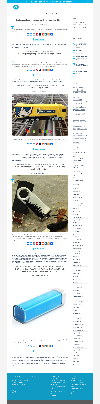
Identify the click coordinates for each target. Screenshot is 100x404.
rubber (74, 128)
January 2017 (76, 290)
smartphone (22, 363)
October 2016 (76, 299)
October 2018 (76, 242)
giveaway (64, 79)
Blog (62, 7)
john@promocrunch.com (79, 35)
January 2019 (76, 239)
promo (39, 81)
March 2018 (76, 262)
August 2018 (76, 248)
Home (29, 7)
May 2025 (75, 200)
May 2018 (75, 256)
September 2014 (77, 347)
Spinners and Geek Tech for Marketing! (79, 166)
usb (74, 142)
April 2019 (75, 234)
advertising (51, 79)
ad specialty (46, 44)
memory (83, 116)
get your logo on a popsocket (48, 255)
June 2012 (75, 358)
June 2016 (75, 307)
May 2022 (75, 208)
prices (21, 362)
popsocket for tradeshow (17, 258)
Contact (68, 7)
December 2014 (77, 338)
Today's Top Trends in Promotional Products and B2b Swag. (40, 17)
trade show (60, 81)
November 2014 (77, 341)
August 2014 (76, 350)
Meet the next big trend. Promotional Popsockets (44, 256)
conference (47, 357)
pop (61, 44)
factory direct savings (49, 155)
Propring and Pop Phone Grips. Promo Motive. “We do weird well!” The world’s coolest (29, 259)
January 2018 (76, 265)
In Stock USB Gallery (76, 380)
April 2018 (75, 259)
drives (78, 97)
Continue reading (40, 39)
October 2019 (76, 231)
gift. (43, 359)
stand (53, 81)
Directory (53, 395)
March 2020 (76, 222)
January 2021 (76, 214)
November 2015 (77, 324)
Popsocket (33, 81)
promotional (16, 47)
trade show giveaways (62, 158)
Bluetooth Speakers (56, 378)
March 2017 (76, 285)
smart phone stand (45, 81)
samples (20, 47)
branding (80, 90)
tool (50, 259)
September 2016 (77, 302)
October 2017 (76, 273)
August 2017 (76, 279)
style (29, 363)
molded (74, 119)
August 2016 (76, 304)
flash (74, 107)
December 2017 (77, 268)
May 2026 (75, 189)
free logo (40, 255)
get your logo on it (58, 255)
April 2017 (75, 282)
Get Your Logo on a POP (40, 87)
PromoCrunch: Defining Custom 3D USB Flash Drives (82, 58)
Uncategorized (60, 85)
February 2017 (76, 287)
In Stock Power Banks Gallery (78, 378)
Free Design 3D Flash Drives (81, 72)
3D (76, 87)
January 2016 (76, 321)
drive (74, 97)
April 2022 (75, 211)
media (19, 81)
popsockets (37, 158)
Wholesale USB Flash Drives (58, 380)
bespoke (75, 90)
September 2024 (77, 203)
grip (52, 44)
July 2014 (75, 352)
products (64, 44)
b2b (56, 79)
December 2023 (77, 205)
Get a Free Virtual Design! (53, 7)
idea (56, 157)
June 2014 (75, 355)
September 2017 (77, 276)
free (50, 44)
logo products (62, 157)
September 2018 (77, 245)
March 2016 (76, 316)
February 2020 (76, 225)
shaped (78, 128)
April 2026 (75, 191)
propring (65, 258)
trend (27, 261)
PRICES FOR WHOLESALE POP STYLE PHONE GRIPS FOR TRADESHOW (37, 362)
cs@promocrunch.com (17, 387)
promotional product (49, 258)
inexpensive (75, 112)
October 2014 (76, 344)
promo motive (43, 158)
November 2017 (77, 270)
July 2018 (75, 251)
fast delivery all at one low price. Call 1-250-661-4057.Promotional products (80, 103)
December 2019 (77, 228)
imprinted (83, 109)
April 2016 (75, 313)
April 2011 (75, 364)
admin (45, 24)
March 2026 (76, 194)
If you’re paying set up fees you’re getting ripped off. (40, 53)
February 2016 (76, 318)
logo (58, 157)
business (85, 90)
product (28, 258)
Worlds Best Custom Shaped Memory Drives (82, 51)
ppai (37, 81)
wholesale (18, 160)
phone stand (26, 81)
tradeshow (14, 160)
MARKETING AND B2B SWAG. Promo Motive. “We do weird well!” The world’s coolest (29, 360)
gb (73, 109)
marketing (55, 44)
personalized (56, 256)
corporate (81, 94)
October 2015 (76, 327)
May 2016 (75, 310)
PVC (84, 126)
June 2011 (75, 361)
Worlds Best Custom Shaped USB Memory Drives (81, 44)
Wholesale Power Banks (77, 388)
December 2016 (77, 293)
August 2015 (76, 333)
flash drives (56, 155)
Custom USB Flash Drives (77, 382)
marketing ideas (19, 158)
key (80, 112)
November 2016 (77, 296)
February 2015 (76, 335)
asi (54, 79)
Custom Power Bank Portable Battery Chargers (44, 85)
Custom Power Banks (56, 390)
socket (24, 47)
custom (85, 94)
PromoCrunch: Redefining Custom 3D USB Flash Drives (82, 65)
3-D (74, 87)
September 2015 (77, 330)
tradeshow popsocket (20, 261)
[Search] (85, 7)
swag (27, 47)
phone (59, 44)
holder (15, 256)
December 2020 (77, 217)
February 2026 (76, 197)
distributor (59, 79)
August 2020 (76, 220)
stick (82, 128)
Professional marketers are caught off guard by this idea (39, 20)
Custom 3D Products (38, 7)
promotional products (50, 158)
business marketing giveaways (38, 155)
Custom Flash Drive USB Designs (23, 85)
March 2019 (76, 237)
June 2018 (75, 253)
